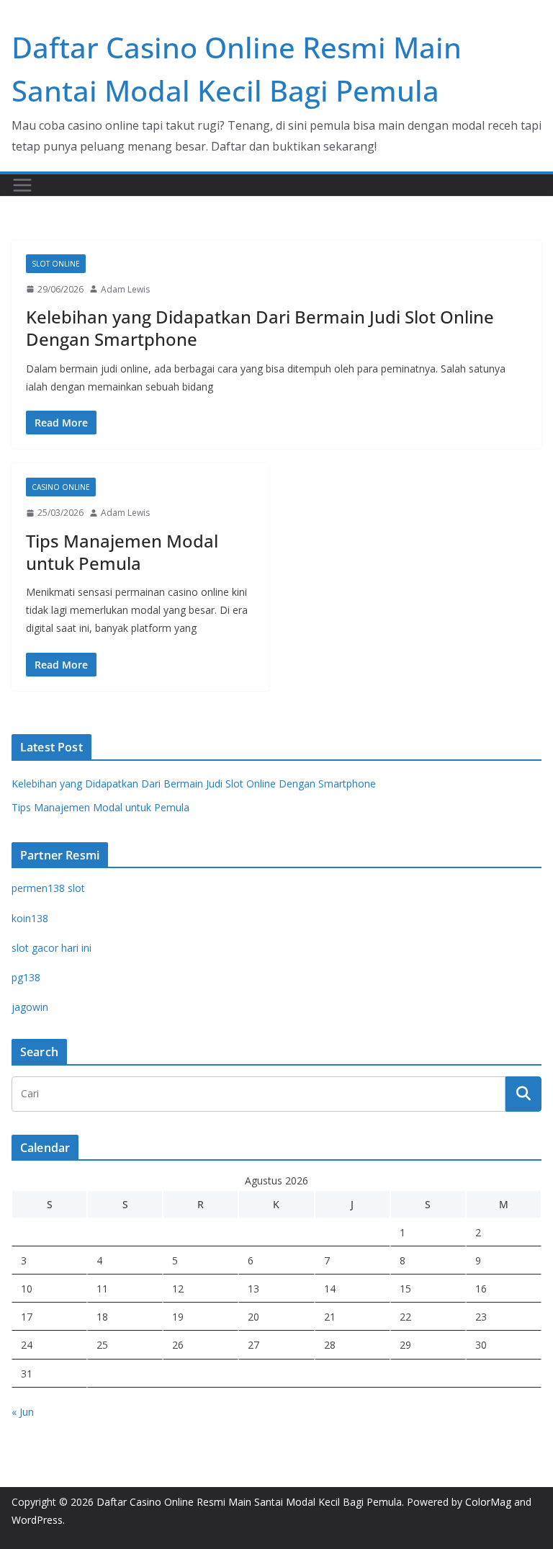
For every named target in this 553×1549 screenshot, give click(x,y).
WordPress (37, 1520)
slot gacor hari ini (51, 948)
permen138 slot (48, 888)
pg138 (26, 977)
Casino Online (61, 487)
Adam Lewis (125, 289)
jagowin (30, 1007)
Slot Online (56, 264)
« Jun (23, 1412)
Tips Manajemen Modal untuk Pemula (122, 552)
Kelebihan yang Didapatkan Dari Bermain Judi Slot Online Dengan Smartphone (260, 328)
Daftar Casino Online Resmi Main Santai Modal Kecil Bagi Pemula (249, 1502)
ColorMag (488, 1502)
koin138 (30, 918)
